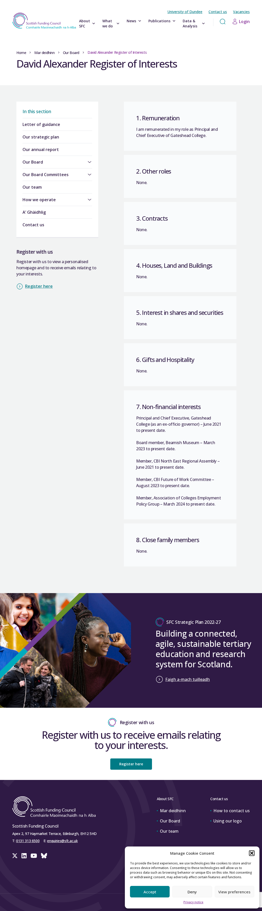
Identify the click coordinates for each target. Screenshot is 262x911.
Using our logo (227, 821)
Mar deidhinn (44, 52)
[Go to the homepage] (44, 20)
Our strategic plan (41, 137)
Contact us (218, 11)
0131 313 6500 (27, 840)
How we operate (39, 199)
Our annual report (41, 149)
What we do (107, 23)
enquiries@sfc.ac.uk (62, 840)
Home (21, 52)
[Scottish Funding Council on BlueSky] (44, 856)
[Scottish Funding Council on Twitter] (14, 855)
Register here (39, 286)
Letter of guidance (41, 124)
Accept (150, 891)
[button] (251, 853)
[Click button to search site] (223, 21)
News (131, 20)
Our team (32, 187)
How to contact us (231, 810)
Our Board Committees (46, 174)
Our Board (71, 52)
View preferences (234, 891)
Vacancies (241, 11)
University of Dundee (184, 11)
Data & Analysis (190, 23)
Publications (159, 20)
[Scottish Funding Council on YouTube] (34, 856)
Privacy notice (193, 902)
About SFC (84, 23)
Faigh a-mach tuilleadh (187, 679)
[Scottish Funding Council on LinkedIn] (24, 855)
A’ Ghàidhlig (34, 212)
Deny (192, 891)
